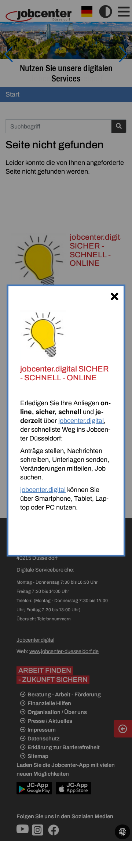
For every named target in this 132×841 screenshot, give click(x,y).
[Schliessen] (114, 295)
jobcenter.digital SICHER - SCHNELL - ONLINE (64, 373)
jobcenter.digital (81, 420)
